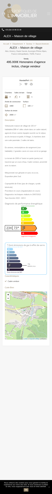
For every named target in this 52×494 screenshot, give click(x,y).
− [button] (8, 298)
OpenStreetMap (34, 339)
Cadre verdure (13, 281)
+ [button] (8, 294)
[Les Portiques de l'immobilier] (20, 24)
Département (17, 44)
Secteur (29, 44)
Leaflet (25, 339)
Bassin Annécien (42, 44)
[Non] (49, 487)
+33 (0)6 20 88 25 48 (13, 30)
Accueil (6, 44)
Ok (26, 490)
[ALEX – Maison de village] (26, 312)
